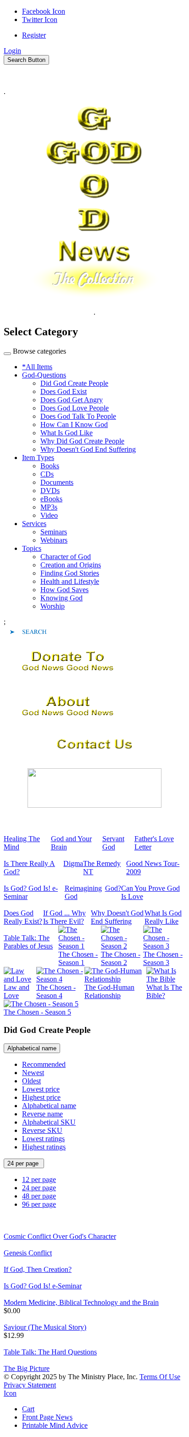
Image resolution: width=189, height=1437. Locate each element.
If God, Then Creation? (38, 1269)
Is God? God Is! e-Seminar (43, 1286)
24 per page (23, 1163)
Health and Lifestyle (69, 581)
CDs (47, 474)
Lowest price (41, 1089)
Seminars (53, 532)
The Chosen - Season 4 (56, 991)
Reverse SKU (42, 1130)
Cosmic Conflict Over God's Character (60, 1236)
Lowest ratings (43, 1139)
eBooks (51, 499)
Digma (73, 863)
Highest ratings (44, 1147)
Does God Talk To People (78, 416)
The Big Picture (27, 1368)
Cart (28, 1409)
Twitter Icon (39, 19)
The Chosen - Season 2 (120, 958)
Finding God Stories (69, 573)
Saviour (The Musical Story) (45, 1327)
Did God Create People (74, 383)
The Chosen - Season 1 (78, 958)
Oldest (31, 1081)
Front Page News (47, 1417)
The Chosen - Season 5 (37, 1012)
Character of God (65, 556)
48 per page (39, 1196)
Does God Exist (63, 391)
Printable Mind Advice (55, 1425)
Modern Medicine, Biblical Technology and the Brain (81, 1302)
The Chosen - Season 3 (163, 958)
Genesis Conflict (28, 1253)
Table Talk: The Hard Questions (50, 1352)
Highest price (41, 1097)
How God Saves (64, 590)
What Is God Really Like (163, 917)
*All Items (37, 367)
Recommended (44, 1064)
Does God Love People (74, 408)
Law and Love (16, 991)
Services (34, 523)
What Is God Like (66, 433)
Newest (33, 1072)
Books (49, 466)
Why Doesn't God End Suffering (88, 449)
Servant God (113, 843)
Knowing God (61, 598)
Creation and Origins (70, 565)
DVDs (50, 490)
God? (113, 888)
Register (34, 35)
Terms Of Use (159, 1377)
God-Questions (44, 375)
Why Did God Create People (82, 441)
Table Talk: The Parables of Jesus (28, 942)
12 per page (39, 1179)
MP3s (48, 507)
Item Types (38, 457)
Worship (52, 606)
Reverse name (42, 1114)
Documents (56, 482)
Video (49, 515)
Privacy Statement (30, 1385)
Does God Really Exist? (23, 917)
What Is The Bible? (164, 991)
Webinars (53, 540)
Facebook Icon (43, 11)
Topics (31, 548)
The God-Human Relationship (109, 991)
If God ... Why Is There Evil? (64, 917)
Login (12, 51)
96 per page (39, 1204)
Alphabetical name (31, 1048)
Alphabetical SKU (49, 1122)
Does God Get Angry (71, 400)
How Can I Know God (74, 424)
